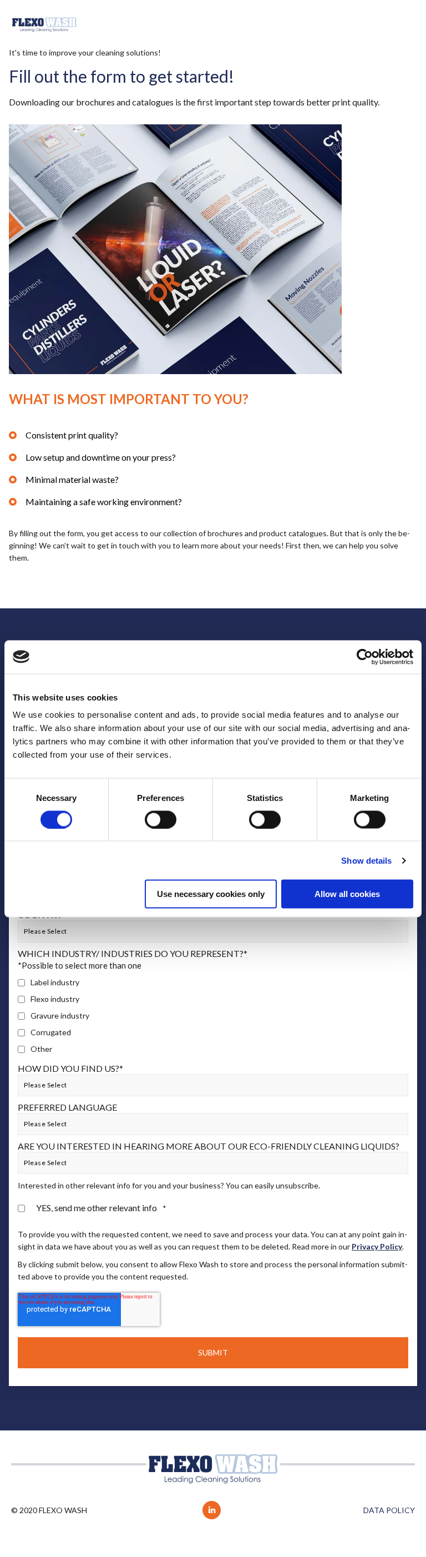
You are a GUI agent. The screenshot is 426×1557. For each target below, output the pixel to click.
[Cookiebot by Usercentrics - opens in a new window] (364, 656)
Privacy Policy (377, 1246)
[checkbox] (213, 1015)
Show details (366, 860)
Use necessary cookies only (211, 894)
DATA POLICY (389, 1510)
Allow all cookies (347, 894)
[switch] (160, 819)
